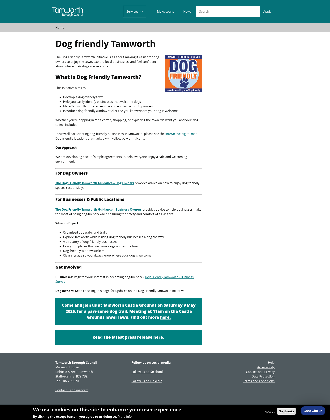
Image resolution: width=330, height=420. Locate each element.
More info (125, 416)
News (187, 11)
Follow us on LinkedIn (147, 381)
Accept (270, 411)
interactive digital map (181, 134)
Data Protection (263, 376)
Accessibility (266, 367)
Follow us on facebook (147, 372)
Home (59, 27)
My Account (165, 11)
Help (271, 362)
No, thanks (286, 411)
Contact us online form (71, 390)
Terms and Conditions (259, 381)
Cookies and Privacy (260, 372)
